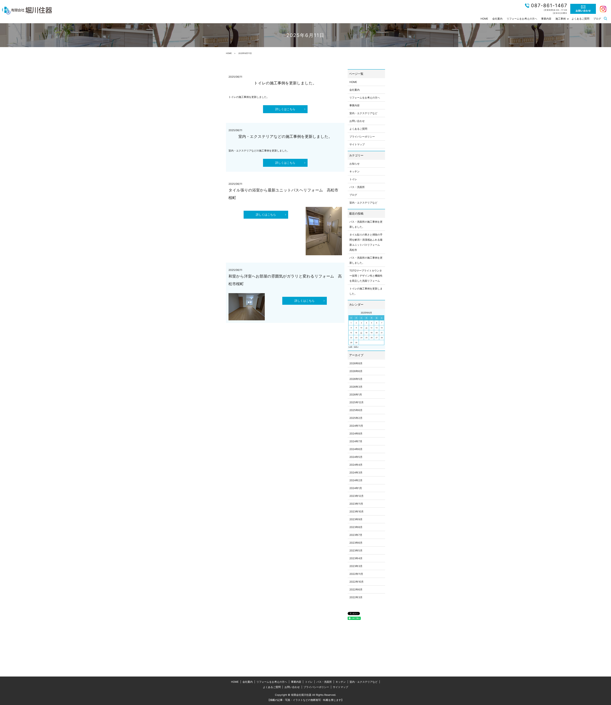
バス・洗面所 (357, 187)
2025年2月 (355, 417)
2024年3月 (355, 472)
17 (361, 333)
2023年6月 (355, 542)
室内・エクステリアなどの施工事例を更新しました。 (285, 136)
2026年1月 (355, 394)
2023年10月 (356, 511)
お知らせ (354, 163)
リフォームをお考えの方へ (522, 18)
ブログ (597, 18)
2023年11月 (356, 503)
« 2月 (350, 347)
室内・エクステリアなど (363, 113)
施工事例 (560, 18)
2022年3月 (355, 597)
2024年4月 (355, 464)
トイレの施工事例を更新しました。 (285, 83)
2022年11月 (356, 573)
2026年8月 (355, 363)
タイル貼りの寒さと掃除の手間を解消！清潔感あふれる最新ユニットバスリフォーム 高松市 (366, 242)
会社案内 (497, 18)
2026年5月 (355, 379)
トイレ (353, 179)
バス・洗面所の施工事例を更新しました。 (366, 224)
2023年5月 (355, 550)
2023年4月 (355, 558)
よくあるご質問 (580, 18)
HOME (484, 18)
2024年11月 (356, 425)
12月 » (356, 347)
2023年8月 (355, 527)
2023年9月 (355, 519)
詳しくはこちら (285, 109)
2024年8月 (355, 433)
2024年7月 (355, 441)
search (605, 18)
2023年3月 (355, 566)
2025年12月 (356, 402)
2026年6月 (355, 371)
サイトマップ (357, 144)
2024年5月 (355, 456)
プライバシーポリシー (362, 136)
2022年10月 (356, 581)
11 (366, 328)
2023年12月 (356, 495)
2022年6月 (355, 589)
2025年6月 (355, 410)
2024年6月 (355, 449)
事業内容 (546, 18)
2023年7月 (355, 534)
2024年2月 (355, 480)
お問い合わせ (357, 121)
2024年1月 (355, 488)
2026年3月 (355, 386)
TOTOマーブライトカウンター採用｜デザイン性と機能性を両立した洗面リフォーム (366, 275)
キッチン (354, 171)
